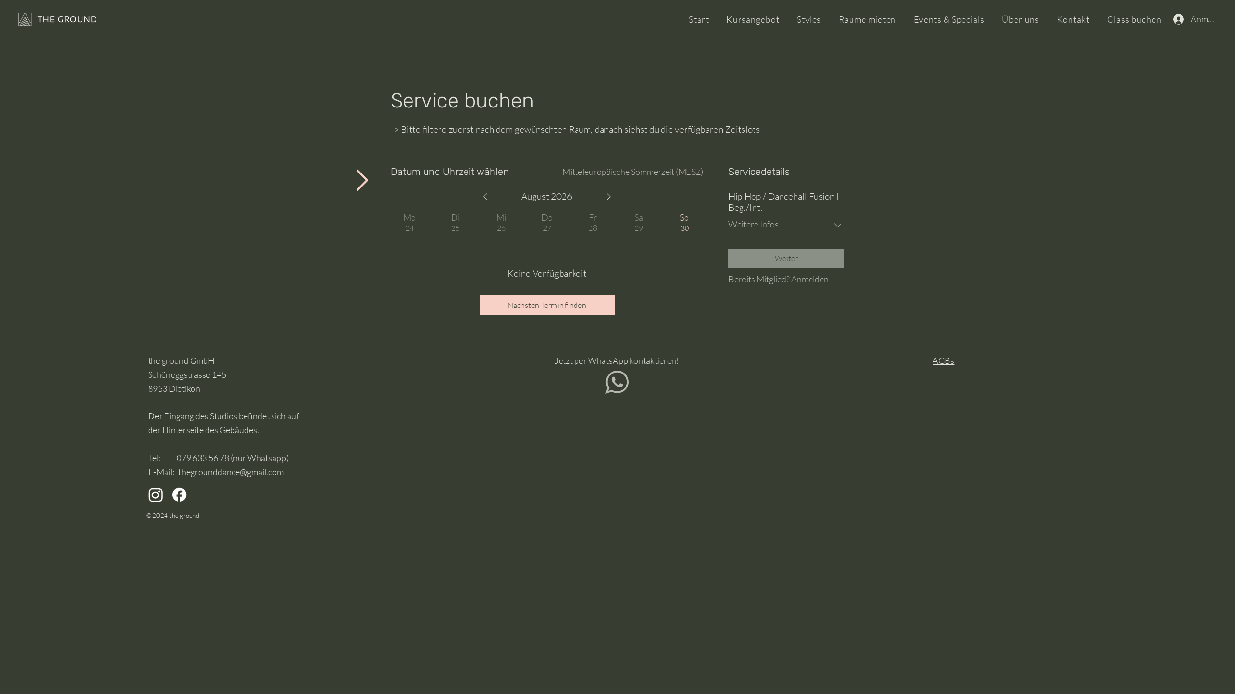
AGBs (943, 360)
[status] (633, 171)
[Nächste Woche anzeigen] (609, 196)
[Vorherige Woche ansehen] (485, 196)
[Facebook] (179, 494)
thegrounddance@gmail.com (231, 472)
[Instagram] (155, 494)
